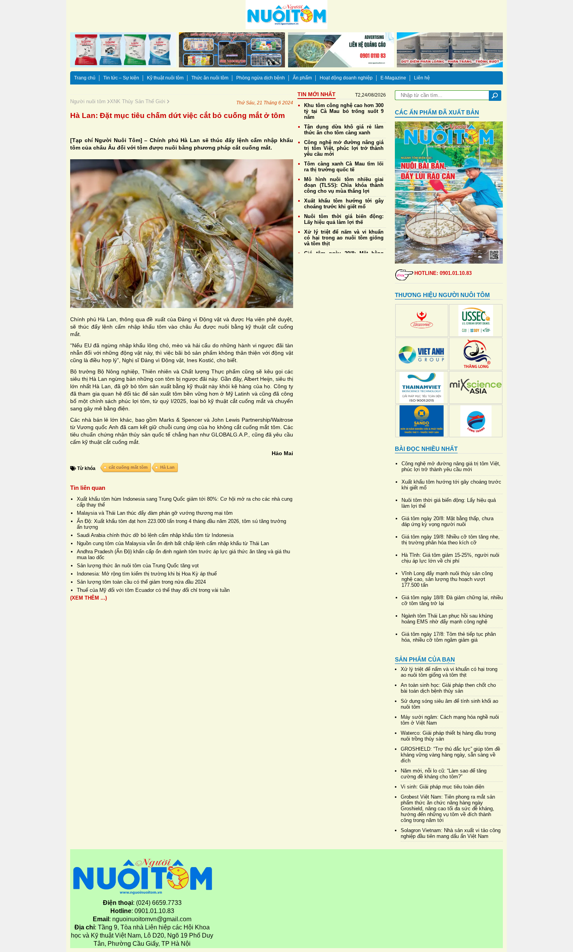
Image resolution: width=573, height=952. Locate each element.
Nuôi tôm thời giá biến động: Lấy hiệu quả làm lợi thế (344, 219)
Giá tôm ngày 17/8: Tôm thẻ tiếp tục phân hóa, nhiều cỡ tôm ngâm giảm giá (448, 637)
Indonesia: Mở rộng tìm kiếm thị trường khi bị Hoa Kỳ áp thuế (147, 574)
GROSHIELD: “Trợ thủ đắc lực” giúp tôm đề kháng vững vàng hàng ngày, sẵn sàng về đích (450, 755)
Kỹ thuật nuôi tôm (165, 78)
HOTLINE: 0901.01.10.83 (443, 273)
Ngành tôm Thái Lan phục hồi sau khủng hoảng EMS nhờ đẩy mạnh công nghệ (447, 619)
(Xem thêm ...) (88, 598)
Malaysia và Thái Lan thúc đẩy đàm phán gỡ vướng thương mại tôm (155, 513)
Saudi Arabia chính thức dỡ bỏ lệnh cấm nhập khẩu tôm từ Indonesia (155, 535)
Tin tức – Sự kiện (121, 78)
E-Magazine (393, 78)
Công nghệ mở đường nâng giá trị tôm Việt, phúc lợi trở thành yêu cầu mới (344, 148)
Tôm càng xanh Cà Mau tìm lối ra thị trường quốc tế (344, 166)
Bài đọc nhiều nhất (426, 448)
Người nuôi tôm (88, 101)
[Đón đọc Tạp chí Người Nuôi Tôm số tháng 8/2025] (449, 192)
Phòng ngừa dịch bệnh (260, 78)
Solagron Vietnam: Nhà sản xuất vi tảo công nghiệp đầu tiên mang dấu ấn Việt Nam (450, 833)
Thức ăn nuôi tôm (209, 78)
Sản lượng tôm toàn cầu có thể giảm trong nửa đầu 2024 (141, 582)
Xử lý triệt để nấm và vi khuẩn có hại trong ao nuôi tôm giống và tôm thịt (344, 237)
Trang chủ (85, 78)
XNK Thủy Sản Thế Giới (138, 101)
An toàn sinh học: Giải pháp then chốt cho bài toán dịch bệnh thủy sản (448, 688)
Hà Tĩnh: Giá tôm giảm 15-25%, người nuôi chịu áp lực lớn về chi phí (450, 558)
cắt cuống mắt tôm (128, 467)
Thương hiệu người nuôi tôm (442, 295)
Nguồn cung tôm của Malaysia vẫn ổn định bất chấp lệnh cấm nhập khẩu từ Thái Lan (173, 543)
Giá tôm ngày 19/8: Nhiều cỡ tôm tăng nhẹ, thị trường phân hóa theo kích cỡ (450, 540)
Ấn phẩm (302, 78)
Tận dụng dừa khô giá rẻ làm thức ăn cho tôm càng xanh (344, 129)
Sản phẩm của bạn (425, 659)
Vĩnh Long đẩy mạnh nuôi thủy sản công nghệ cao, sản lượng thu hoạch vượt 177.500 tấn (447, 579)
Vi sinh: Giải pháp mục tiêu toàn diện (442, 787)
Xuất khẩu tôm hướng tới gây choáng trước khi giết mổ (344, 203)
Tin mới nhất (316, 94)
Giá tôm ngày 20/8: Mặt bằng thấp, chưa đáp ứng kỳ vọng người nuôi (447, 521)
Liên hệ (422, 78)
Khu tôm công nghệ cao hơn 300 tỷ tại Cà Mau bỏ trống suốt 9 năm (344, 111)
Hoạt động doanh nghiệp (346, 78)
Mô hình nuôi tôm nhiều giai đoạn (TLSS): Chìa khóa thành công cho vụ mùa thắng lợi (344, 185)
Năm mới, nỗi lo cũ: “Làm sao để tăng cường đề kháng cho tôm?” (443, 774)
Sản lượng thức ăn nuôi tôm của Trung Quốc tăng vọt (138, 565)
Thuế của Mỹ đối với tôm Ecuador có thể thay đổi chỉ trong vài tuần (153, 590)
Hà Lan (167, 467)
